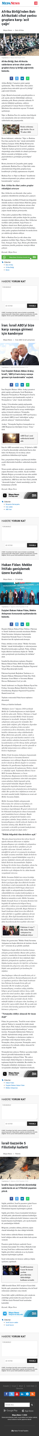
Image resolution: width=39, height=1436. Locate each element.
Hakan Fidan (10, 1083)
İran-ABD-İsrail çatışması (25, 340)
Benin (7, 270)
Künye (14, 1386)
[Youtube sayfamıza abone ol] (17, 1394)
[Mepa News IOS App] (28, 1410)
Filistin (17, 1154)
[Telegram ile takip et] (27, 1394)
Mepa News (7, 30)
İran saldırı (9, 507)
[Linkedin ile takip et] (22, 1394)
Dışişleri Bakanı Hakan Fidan (15, 1085)
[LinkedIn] (22, 78)
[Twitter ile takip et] (11, 1394)
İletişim (21, 1386)
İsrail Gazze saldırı (12, 1322)
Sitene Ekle (19, 1388)
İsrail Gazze (10, 1325)
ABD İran (9, 509)
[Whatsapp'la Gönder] (27, 78)
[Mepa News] (11, 3)
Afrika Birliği (10, 267)
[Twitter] (17, 78)
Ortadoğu (19, 579)
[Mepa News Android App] (11, 1410)
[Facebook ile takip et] (6, 1394)
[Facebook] (11, 78)
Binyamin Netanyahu (13, 504)
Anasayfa (6, 1386)
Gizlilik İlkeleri (30, 1386)
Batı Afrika (19, 30)
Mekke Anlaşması (12, 1088)
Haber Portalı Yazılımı (21, 1431)
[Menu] (36, 3)
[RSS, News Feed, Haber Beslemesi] (32, 1394)
